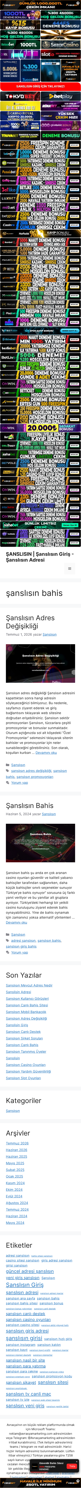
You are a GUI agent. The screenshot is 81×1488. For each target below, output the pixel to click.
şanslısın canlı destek (25, 1313)
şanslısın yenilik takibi (57, 1406)
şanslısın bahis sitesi (22, 1303)
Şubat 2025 (15, 1170)
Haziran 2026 (16, 1150)
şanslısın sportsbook (16, 1388)
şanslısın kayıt (17, 1350)
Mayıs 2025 (15, 1163)
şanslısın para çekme (22, 1371)
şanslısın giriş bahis (21, 946)
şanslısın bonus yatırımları (19, 1308)
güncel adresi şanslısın (30, 1271)
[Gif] (40, 234)
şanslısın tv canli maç (28, 1394)
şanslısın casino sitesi (22, 1325)
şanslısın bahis (49, 941)
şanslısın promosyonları (35, 777)
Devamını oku (46, 753)
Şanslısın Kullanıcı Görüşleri (27, 999)
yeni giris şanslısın (23, 1277)
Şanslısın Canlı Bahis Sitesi (27, 1005)
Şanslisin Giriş (17, 1025)
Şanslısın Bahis (29, 805)
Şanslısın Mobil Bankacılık (26, 1012)
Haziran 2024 (16, 1216)
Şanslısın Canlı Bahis (22, 1045)
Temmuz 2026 (17, 1143)
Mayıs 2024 (15, 1223)
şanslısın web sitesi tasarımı (45, 1400)
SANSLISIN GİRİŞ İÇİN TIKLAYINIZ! (40, 86)
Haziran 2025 (16, 1157)
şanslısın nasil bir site (25, 1360)
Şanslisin (13, 1058)
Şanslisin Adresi (18, 992)
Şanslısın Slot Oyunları (23, 1078)
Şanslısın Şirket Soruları (24, 1038)
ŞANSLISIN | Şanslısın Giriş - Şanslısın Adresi (40, 557)
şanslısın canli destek (45, 1308)
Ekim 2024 (14, 1190)
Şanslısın (18, 765)
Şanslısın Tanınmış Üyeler (26, 1052)
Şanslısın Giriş (25, 1284)
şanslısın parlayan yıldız (52, 1372)
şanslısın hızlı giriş (58, 1339)
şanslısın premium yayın (18, 1376)
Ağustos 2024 (17, 1203)
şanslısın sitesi (53, 1382)
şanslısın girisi (24, 1338)
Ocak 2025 (14, 1176)
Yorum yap (19, 783)
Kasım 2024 (15, 1183)
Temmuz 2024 (17, 1209)
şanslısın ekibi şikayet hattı (55, 1325)
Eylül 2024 (14, 1196)
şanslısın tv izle (17, 1400)
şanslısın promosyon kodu (52, 1376)
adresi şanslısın (23, 941)
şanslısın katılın (49, 1345)
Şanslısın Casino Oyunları (26, 1065)
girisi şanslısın (17, 1265)
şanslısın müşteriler (42, 1355)
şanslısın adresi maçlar (51, 1293)
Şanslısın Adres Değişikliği (30, 622)
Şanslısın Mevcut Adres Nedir (29, 985)
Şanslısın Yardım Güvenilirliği (28, 1071)
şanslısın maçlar (60, 1350)
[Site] (40, 145)
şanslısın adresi (22, 1292)
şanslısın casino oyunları (28, 1319)
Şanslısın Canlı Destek (23, 1032)
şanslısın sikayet (21, 1382)
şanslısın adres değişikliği (31, 771)
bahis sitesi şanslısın (41, 1256)
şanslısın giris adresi (27, 1331)
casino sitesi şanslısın (22, 1260)
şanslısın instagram (20, 1345)
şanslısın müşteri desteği (18, 1355)
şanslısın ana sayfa (20, 1298)
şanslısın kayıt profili (39, 1350)
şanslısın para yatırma (26, 1366)
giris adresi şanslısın (56, 1260)
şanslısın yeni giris (25, 1405)
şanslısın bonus (51, 1303)
